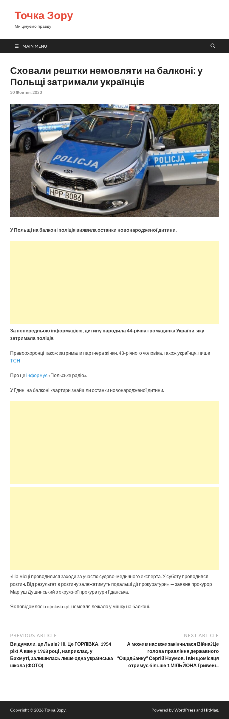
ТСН (15, 360)
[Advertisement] (114, 282)
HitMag (211, 709)
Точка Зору (44, 15)
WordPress (184, 709)
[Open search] (212, 46)
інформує (36, 375)
